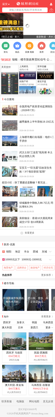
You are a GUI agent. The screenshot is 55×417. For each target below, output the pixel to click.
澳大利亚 (7, 327)
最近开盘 (41, 81)
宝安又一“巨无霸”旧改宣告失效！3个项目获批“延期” (35, 169)
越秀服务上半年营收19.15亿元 (36, 121)
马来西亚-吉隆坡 (40, 385)
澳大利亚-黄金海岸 (14, 385)
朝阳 (8, 251)
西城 (35, 251)
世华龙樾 (41, 66)
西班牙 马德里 (14, 352)
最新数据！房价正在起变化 (27, 36)
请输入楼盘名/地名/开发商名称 (25, 10)
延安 (5, 4)
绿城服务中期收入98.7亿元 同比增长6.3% (36, 204)
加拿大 (20, 322)
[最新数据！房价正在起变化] (27, 26)
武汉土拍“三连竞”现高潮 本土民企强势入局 (36, 154)
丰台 (26, 251)
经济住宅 (48, 267)
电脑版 (20, 401)
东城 (44, 251)
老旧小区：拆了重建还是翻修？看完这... (25, 182)
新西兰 (34, 327)
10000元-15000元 (32, 259)
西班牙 (7, 322)
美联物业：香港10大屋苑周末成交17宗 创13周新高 (36, 220)
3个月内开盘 (42, 84)
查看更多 (29, 232)
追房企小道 (23, 69)
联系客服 (7, 401)
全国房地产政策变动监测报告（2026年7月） (36, 108)
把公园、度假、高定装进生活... (38, 300)
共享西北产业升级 (26, 84)
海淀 (17, 251)
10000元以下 (12, 259)
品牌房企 (21, 267)
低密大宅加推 (42, 69)
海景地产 (8, 267)
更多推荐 (46, 275)
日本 (20, 327)
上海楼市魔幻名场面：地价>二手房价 (36, 139)
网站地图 (34, 401)
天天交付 (6, 67)
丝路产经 (23, 81)
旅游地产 (35, 267)
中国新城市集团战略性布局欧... (13, 300)
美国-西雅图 (41, 352)
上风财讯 (23, 66)
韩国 (34, 322)
